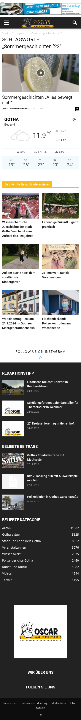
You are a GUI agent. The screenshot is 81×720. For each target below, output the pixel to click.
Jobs (72, 703)
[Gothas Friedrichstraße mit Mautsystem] (13, 460)
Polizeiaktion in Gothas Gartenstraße (52, 496)
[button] (75, 23)
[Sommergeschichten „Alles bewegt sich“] (40, 73)
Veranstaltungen (14, 547)
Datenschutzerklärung (34, 703)
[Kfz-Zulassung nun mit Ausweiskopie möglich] (13, 481)
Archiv (6, 528)
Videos (7, 573)
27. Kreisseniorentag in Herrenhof (50, 423)
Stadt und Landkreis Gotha (21, 541)
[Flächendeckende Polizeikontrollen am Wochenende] (60, 302)
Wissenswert (11, 554)
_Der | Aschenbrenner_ (16, 108)
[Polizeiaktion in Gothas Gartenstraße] (13, 502)
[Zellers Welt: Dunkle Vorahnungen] (60, 256)
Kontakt (40, 707)
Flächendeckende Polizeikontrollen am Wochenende (56, 323)
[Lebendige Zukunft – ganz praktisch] (60, 206)
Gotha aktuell (11, 534)
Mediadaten (58, 703)
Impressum (9, 703)
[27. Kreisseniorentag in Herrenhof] (13, 428)
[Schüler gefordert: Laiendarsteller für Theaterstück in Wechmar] (13, 408)
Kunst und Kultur (14, 567)
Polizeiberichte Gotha (17, 560)
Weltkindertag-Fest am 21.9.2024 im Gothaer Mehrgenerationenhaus (18, 323)
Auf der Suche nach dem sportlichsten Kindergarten (18, 277)
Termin (7, 580)
